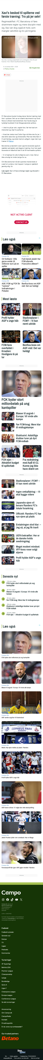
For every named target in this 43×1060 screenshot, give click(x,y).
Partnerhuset (11, 918)
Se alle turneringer (8, 1002)
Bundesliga (5, 981)
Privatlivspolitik (7, 1023)
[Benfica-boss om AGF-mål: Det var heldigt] (32, 336)
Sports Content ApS (7, 905)
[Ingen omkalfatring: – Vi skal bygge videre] (8, 494)
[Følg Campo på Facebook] (7, 899)
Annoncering (6, 1009)
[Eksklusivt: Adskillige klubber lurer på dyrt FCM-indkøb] (8, 438)
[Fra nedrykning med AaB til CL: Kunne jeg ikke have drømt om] (32, 451)
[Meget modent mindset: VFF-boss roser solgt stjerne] (8, 549)
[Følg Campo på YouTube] (16, 899)
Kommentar (6, 953)
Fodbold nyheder (8, 932)
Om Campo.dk (7, 1013)
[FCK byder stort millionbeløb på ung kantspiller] (21, 383)
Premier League (7, 971)
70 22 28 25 (32, 1056)
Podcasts (5, 950)
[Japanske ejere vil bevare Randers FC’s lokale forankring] (8, 505)
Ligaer (4, 946)
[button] (21, 47)
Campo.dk (4, 904)
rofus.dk (25, 1058)
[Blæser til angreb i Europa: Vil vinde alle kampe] (8, 416)
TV (3, 942)
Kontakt (4, 1020)
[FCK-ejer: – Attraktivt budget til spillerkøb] (11, 451)
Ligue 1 (4, 988)
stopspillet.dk (8, 1058)
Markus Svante (9, 69)
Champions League (8, 992)
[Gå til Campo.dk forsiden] (11, 895)
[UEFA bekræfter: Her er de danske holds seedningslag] (8, 538)
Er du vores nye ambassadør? (12, 1027)
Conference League (9, 999)
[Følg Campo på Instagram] (3, 899)
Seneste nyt (6, 936)
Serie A (4, 985)
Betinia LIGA (6, 967)
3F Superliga (6, 964)
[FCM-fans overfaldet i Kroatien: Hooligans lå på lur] (11, 336)
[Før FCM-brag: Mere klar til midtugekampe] (8, 427)
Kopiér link (36, 68)
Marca (11, 141)
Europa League (7, 995)
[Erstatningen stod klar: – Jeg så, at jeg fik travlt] (8, 527)
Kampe (4, 939)
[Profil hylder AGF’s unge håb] (11, 309)
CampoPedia (6, 1016)
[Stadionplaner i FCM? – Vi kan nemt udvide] (32, 309)
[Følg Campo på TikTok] (12, 899)
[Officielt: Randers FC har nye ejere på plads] (8, 516)
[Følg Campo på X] (21, 899)
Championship (7, 974)
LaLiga (8, 75)
